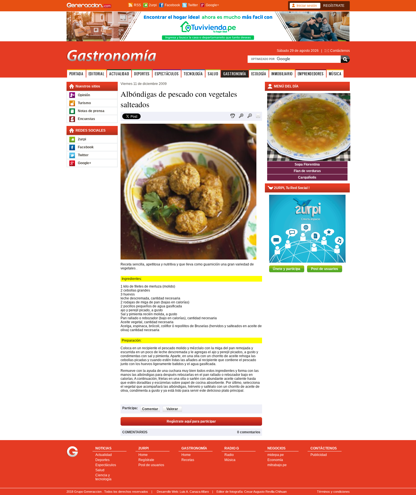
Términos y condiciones (333, 491)
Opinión (84, 95)
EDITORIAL (96, 73)
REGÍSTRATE (333, 6)
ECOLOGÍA (258, 73)
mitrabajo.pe (277, 465)
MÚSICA (335, 73)
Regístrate (146, 460)
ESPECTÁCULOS (167, 73)
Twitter (193, 5)
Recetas (187, 460)
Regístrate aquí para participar (191, 421)
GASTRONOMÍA (234, 73)
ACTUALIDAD (119, 73)
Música (229, 460)
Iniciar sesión (307, 6)
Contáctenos (340, 51)
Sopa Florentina (307, 164)
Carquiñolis (307, 177)
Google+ (212, 5)
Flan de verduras (307, 171)
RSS (137, 5)
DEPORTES (142, 73)
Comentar (150, 409)
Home (143, 455)
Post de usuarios (324, 269)
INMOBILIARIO (282, 73)
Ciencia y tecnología (103, 477)
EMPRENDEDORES (311, 73)
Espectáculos (105, 465)
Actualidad (103, 455)
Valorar (172, 409)
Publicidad (318, 455)
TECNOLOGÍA (193, 73)
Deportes (102, 460)
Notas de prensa (91, 111)
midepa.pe (275, 455)
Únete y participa (286, 269)
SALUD (213, 73)
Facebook (172, 5)
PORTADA (76, 73)
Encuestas (86, 119)
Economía (275, 460)
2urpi (153, 5)
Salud (99, 470)
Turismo (84, 103)
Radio (229, 455)
